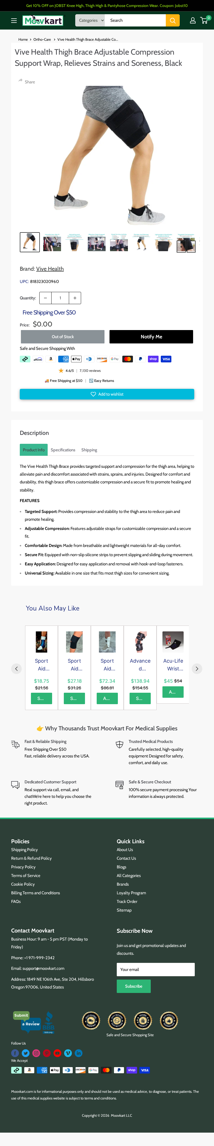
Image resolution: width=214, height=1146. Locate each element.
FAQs (16, 901)
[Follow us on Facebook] (15, 1053)
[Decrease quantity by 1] (45, 298)
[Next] (197, 668)
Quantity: (28, 298)
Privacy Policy (23, 866)
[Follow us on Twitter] (26, 1053)
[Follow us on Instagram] (36, 1053)
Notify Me (151, 337)
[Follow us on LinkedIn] (78, 1053)
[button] (107, 394)
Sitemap (124, 910)
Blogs (121, 866)
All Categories (129, 875)
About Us (125, 849)
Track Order (127, 901)
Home (23, 39)
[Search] (173, 20)
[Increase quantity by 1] (75, 298)
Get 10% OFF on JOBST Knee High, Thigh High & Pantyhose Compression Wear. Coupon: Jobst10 (107, 5)
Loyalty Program (131, 892)
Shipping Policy (24, 849)
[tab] (34, 450)
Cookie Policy (23, 884)
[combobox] (135, 20)
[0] (204, 20)
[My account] (193, 20)
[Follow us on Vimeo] (68, 1053)
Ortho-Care (42, 39)
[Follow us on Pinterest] (47, 1053)
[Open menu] (14, 20)
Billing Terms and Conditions (35, 892)
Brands (123, 884)
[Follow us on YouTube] (57, 1053)
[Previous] (16, 668)
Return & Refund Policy (31, 858)
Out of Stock (63, 336)
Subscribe (133, 986)
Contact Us (126, 858)
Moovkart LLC (121, 1115)
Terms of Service (25, 875)
